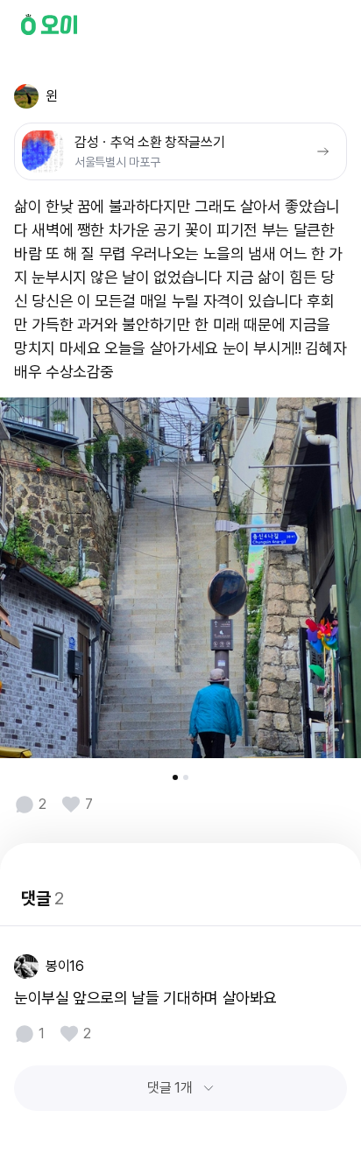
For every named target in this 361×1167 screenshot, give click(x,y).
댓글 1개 (169, 1087)
